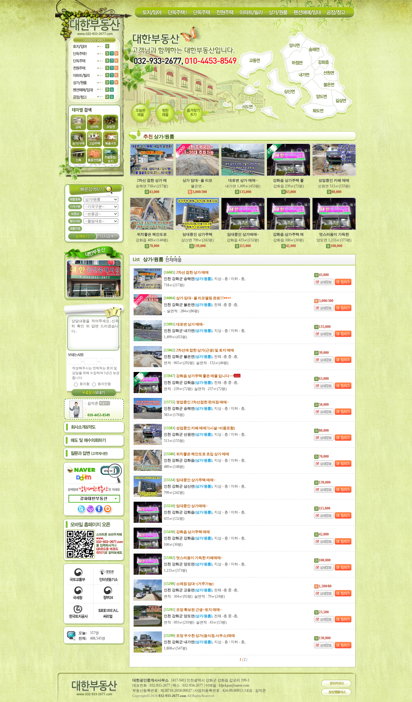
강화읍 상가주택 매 (288, 234)
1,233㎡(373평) (175, 570)
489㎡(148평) (174, 467)
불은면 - (197, 186)
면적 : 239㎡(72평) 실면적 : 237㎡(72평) (195, 389)
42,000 (291, 246)
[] (186, 272)
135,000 (245, 192)
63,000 (291, 192)
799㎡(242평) (174, 493)
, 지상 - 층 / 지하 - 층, (205, 279)
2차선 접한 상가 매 (152, 180)
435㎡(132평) (174, 518)
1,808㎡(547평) (175, 648)
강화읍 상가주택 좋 (288, 180)
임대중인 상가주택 (197, 234)
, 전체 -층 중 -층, (201, 305)
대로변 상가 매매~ (242, 180)
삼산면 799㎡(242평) (197, 240)
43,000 (154, 192)
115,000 (245, 246)
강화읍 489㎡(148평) (152, 240)
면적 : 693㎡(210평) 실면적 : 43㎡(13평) (195, 622)
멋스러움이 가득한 (334, 234)
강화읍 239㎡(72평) (288, 186)
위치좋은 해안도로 (152, 234)
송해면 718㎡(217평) (152, 186)
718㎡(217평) (174, 285)
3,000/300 (199, 192)
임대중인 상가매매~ (243, 234)
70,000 (154, 246)
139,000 (200, 246)
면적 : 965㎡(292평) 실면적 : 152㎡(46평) (196, 363)
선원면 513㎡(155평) (334, 186)
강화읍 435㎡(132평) (243, 240)
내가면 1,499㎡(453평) (242, 186)
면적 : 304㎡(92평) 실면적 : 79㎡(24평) (194, 596)
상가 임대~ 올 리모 (197, 180)
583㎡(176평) (174, 415)
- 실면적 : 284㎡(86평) (181, 311)
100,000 (336, 246)
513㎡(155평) (174, 441)
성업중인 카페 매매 (334, 180)
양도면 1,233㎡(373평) (333, 240)
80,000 (336, 192)
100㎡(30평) (173, 544)
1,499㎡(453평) (175, 337)
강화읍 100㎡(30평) (288, 240)
